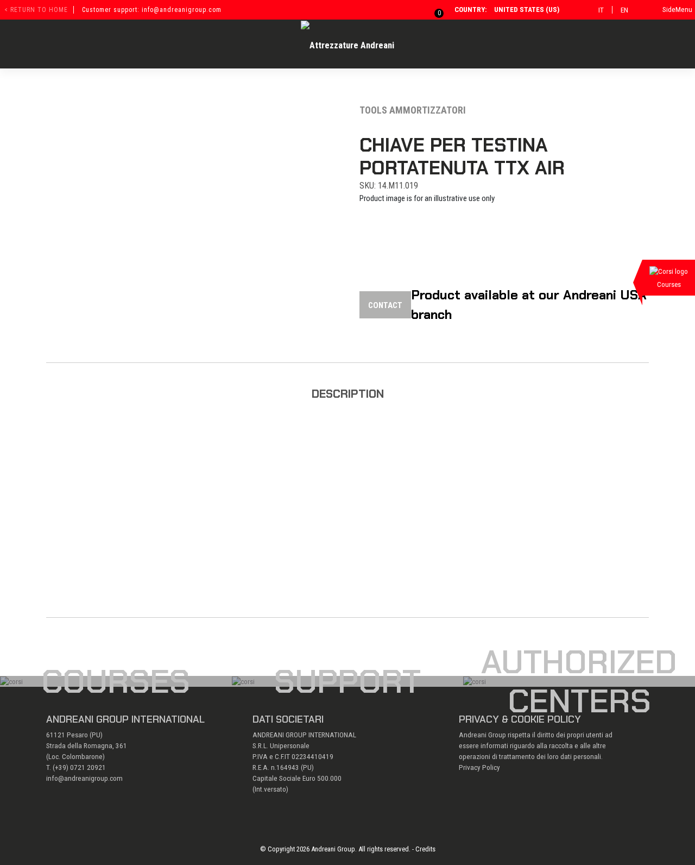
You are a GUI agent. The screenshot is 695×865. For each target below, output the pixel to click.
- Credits (423, 849)
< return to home (36, 10)
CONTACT (385, 305)
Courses (115, 681)
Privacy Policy (479, 767)
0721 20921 (88, 767)
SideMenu (677, 9)
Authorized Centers (579, 681)
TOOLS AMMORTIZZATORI (412, 110)
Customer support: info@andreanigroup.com (152, 10)
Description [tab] (348, 393)
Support (347, 681)
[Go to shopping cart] (432, 9)
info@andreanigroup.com (84, 778)
